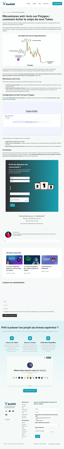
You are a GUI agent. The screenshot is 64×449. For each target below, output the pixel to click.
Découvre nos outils (30, 390)
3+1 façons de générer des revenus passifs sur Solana (31, 268)
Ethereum (24, 424)
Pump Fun (24, 436)
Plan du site (24, 411)
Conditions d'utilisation (54, 444)
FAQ (23, 412)
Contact (24, 406)
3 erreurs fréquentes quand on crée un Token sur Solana (13, 268)
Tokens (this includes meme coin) (18, 186)
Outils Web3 (24, 414)
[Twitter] (5, 241)
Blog (40, 3)
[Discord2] (13, 411)
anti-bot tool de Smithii (9, 99)
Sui (22, 438)
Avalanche (24, 431)
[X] (6, 411)
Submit (12, 205)
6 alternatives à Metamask (47, 267)
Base (23, 427)
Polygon (9, 12)
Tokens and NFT (14, 189)
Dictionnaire (25, 409)
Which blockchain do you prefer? (17, 191)
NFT (12, 188)
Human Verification (14, 196)
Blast (23, 434)
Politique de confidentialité (40, 443)
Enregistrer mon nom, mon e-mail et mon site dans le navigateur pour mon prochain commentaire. (29, 311)
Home (4, 12)
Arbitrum (24, 432)
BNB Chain (24, 426)
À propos (28, 3)
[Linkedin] (6, 414)
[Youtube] (9, 411)
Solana (23, 422)
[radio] (27, 221)
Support (34, 3)
